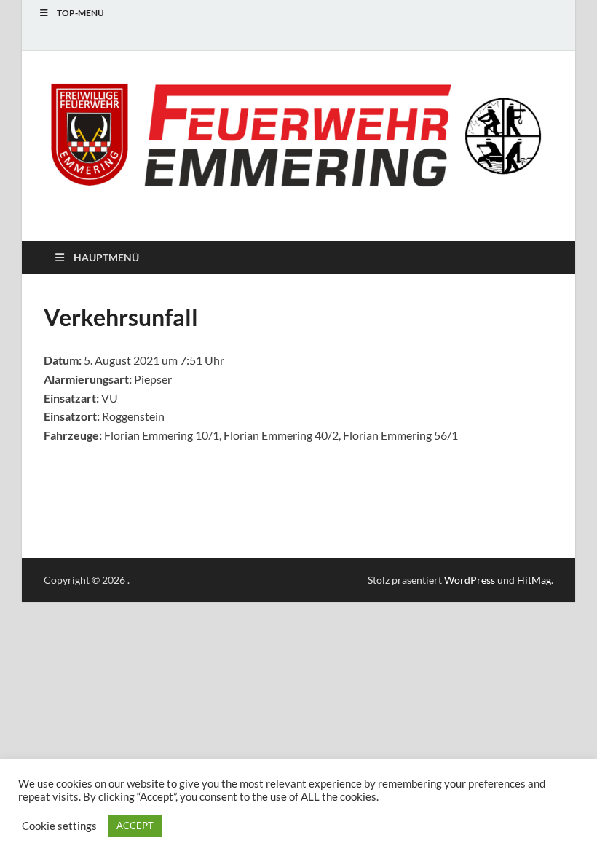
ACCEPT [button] (135, 825)
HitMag (534, 580)
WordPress (469, 580)
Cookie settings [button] (59, 826)
